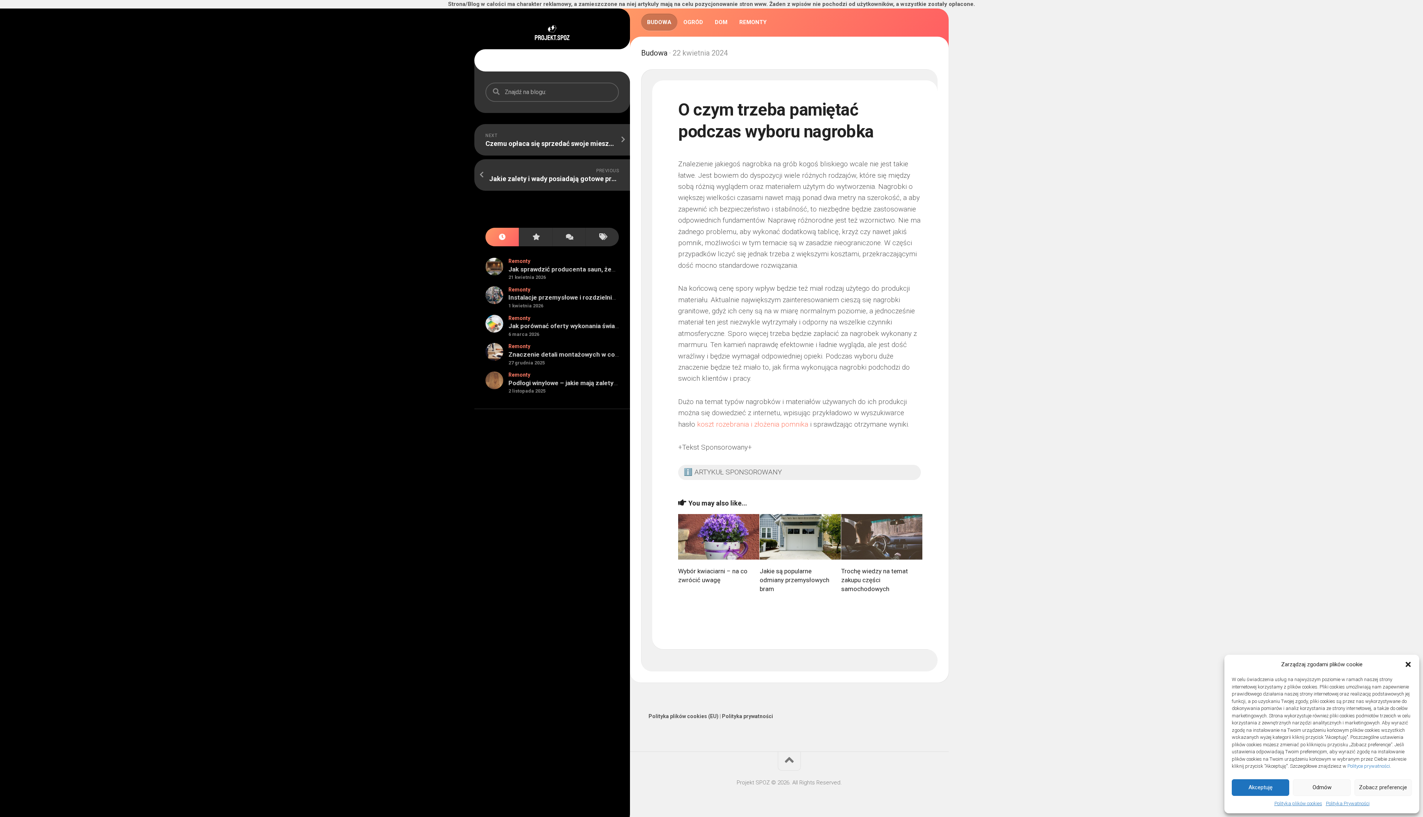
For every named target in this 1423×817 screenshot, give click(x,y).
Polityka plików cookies (1298, 803)
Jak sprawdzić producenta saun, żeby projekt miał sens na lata (599, 269)
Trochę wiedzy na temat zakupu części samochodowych (874, 580)
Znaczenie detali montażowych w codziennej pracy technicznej (601, 354)
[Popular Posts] (535, 237)
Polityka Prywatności (1348, 803)
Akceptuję (1260, 787)
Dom (721, 22)
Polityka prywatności (747, 716)
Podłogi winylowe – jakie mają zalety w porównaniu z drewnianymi (603, 383)
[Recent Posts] (502, 237)
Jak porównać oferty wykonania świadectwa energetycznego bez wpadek (615, 326)
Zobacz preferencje (1383, 787)
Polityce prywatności (1368, 766)
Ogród (693, 22)
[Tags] (602, 237)
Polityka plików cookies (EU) (684, 716)
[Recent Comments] (569, 237)
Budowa (659, 22)
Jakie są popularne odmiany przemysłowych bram (794, 580)
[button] (1408, 664)
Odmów (1322, 787)
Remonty (519, 261)
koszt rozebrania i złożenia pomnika (752, 424)
